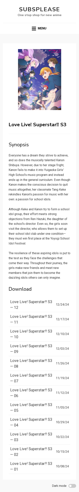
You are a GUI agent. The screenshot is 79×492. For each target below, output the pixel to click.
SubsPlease (39, 9)
